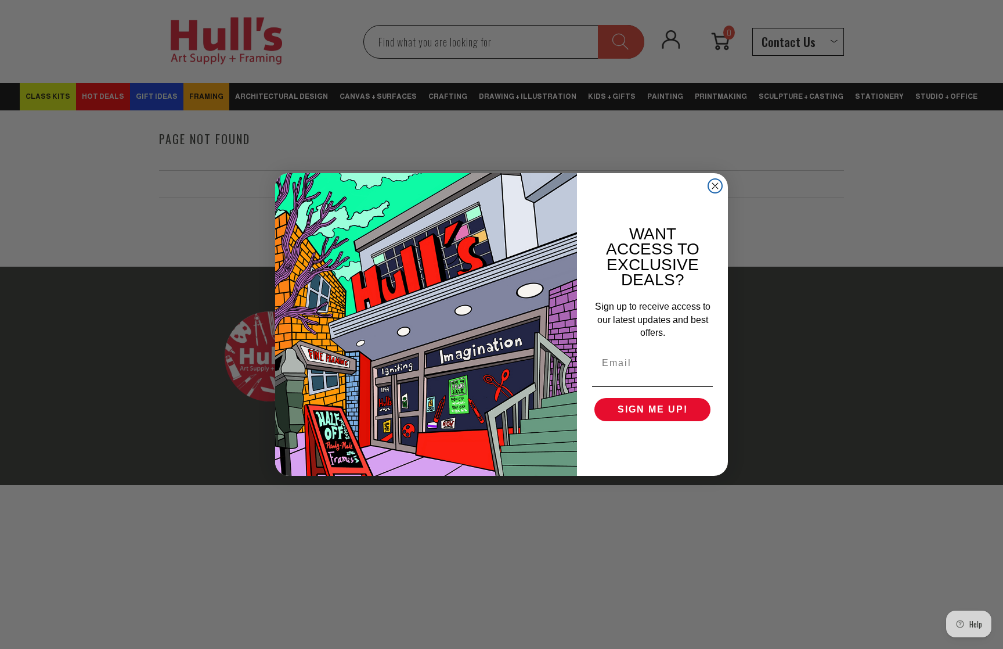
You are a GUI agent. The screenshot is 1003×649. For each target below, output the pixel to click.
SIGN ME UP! (653, 409)
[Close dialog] (715, 186)
